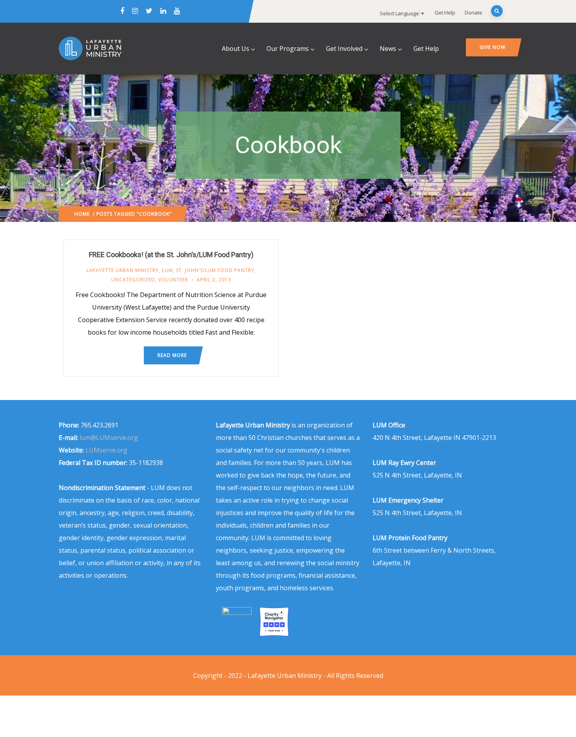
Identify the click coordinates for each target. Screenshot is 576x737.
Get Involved (344, 48)
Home (82, 214)
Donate (473, 12)
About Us (235, 48)
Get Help (445, 12)
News (388, 48)
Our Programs (287, 48)
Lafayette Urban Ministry (123, 270)
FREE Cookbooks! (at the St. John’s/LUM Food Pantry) (171, 254)
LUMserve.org (106, 450)
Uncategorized (133, 279)
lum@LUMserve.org (109, 437)
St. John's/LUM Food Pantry (215, 270)
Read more (172, 355)
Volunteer (173, 279)
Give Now (492, 47)
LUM (167, 270)
